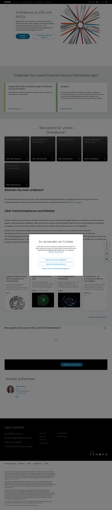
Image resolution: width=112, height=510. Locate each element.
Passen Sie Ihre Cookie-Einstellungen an (56, 268)
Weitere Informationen (56, 252)
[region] (56, 255)
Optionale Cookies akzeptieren (56, 260)
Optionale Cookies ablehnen (56, 264)
